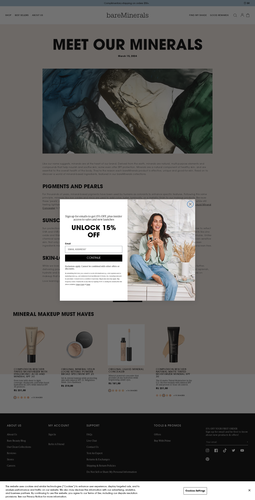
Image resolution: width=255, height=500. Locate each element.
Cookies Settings (195, 491)
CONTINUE (94, 258)
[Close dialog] (190, 204)
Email (68, 243)
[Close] (249, 490)
